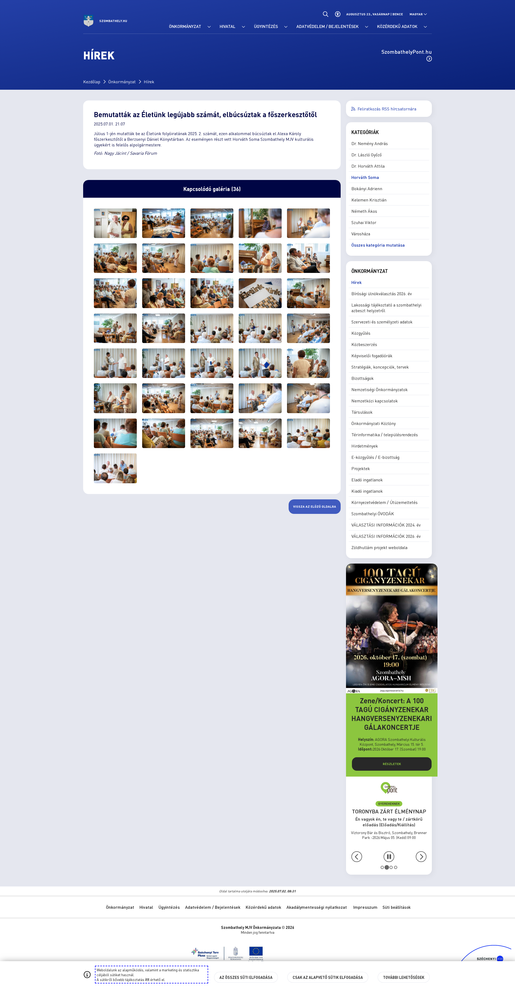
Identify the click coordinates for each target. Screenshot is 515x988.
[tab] (382, 867)
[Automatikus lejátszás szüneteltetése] (389, 856)
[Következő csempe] (421, 856)
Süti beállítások (396, 907)
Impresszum (365, 907)
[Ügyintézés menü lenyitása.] (285, 27)
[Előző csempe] (356, 856)
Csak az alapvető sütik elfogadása (328, 977)
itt (147, 979)
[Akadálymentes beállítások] (338, 14)
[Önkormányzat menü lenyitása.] (209, 27)
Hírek (149, 81)
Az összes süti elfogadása (246, 977)
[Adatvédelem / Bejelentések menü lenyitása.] (366, 27)
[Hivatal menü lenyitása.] (243, 27)
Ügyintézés (169, 907)
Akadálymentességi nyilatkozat (316, 907)
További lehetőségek (403, 977)
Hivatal (146, 907)
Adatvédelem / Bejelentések (212, 907)
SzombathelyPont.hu (406, 51)
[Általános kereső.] (325, 14)
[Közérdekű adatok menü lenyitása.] (425, 27)
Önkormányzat (122, 81)
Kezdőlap (91, 81)
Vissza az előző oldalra (314, 506)
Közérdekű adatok (263, 907)
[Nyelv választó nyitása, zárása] (418, 14)
